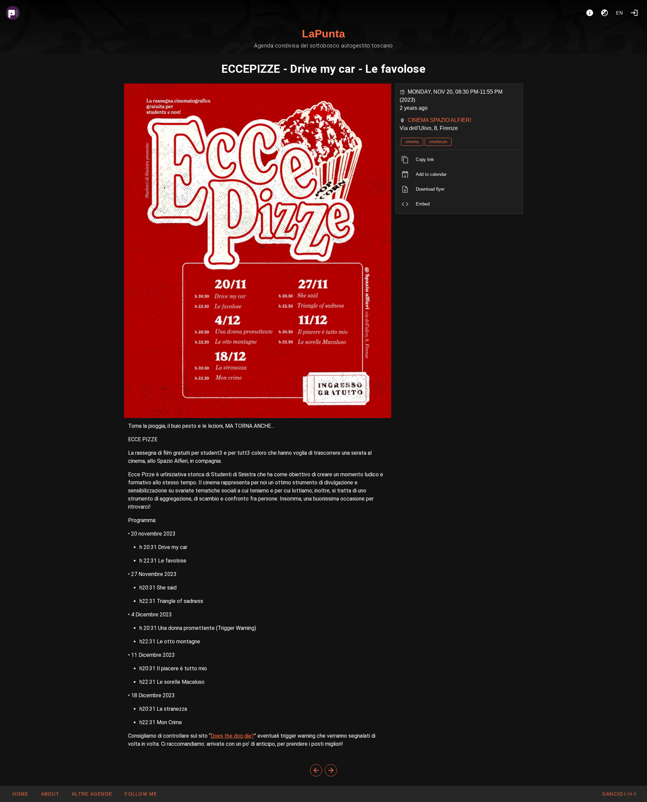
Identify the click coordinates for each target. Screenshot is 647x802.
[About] (589, 12)
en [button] (619, 12)
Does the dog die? (232, 736)
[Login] (634, 12)
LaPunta (323, 34)
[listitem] (459, 159)
